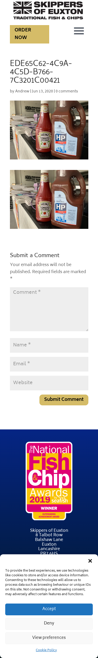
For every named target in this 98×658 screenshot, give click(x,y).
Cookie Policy (46, 650)
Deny (49, 623)
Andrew (22, 91)
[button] (90, 560)
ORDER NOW (23, 34)
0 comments (67, 91)
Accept (49, 609)
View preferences (49, 638)
